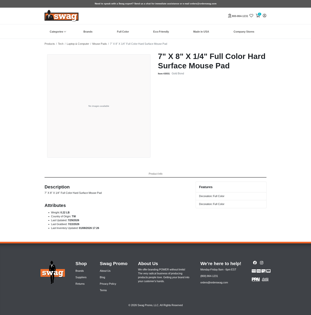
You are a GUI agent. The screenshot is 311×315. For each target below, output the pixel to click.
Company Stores (244, 31)
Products (50, 43)
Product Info (155, 173)
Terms (103, 290)
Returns (80, 283)
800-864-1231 (239, 16)
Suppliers (80, 277)
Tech (60, 43)
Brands (87, 31)
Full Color (123, 31)
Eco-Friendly (161, 31)
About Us (105, 270)
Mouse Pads (99, 43)
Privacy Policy (108, 283)
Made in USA (201, 31)
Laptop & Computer (78, 43)
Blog (102, 277)
